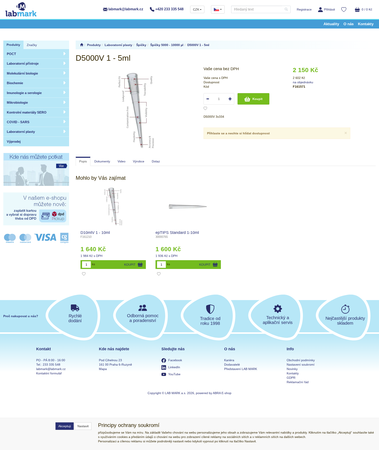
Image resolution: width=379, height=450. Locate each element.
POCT (11, 54)
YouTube (174, 374)
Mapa (103, 369)
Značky (32, 45)
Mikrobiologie (17, 102)
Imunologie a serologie (24, 93)
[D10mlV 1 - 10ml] (113, 206)
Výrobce (138, 161)
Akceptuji (64, 426)
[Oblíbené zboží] (343, 10)
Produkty (13, 44)
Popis (83, 161)
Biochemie (15, 83)
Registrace (304, 9)
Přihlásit (329, 9)
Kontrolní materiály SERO (26, 112)
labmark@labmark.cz (125, 9)
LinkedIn (174, 367)
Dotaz (156, 161)
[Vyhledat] (286, 9)
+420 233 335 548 (169, 9)
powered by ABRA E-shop (213, 393)
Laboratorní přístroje (23, 63)
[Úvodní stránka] (81, 45)
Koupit (257, 99)
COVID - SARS (18, 122)
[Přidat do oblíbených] (205, 109)
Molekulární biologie (22, 73)
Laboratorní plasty (21, 131)
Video (121, 161)
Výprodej (14, 141)
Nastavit (83, 426)
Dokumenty (102, 161)
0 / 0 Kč (366, 9)
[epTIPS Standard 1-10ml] (188, 206)
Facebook (175, 360)
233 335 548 (51, 364)
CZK (196, 9)
